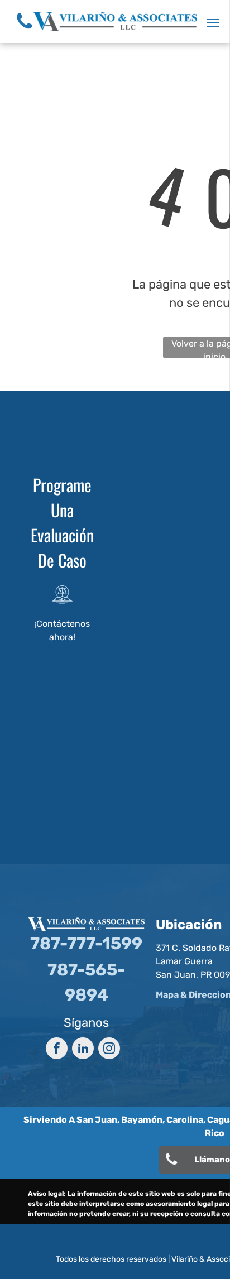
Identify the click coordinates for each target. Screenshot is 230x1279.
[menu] (213, 23)
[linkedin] (83, 1049)
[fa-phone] (24, 31)
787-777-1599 (86, 944)
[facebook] (57, 1049)
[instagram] (109, 1049)
